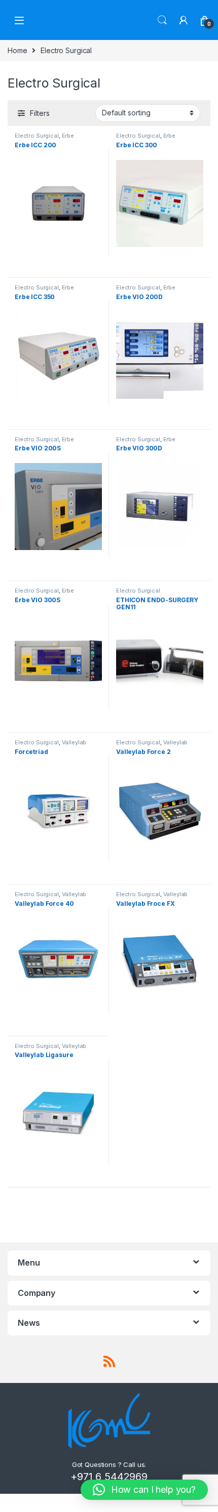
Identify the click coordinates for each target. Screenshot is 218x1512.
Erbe (68, 135)
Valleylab (74, 742)
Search (162, 20)
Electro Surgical (37, 135)
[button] (144, 1490)
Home (17, 50)
